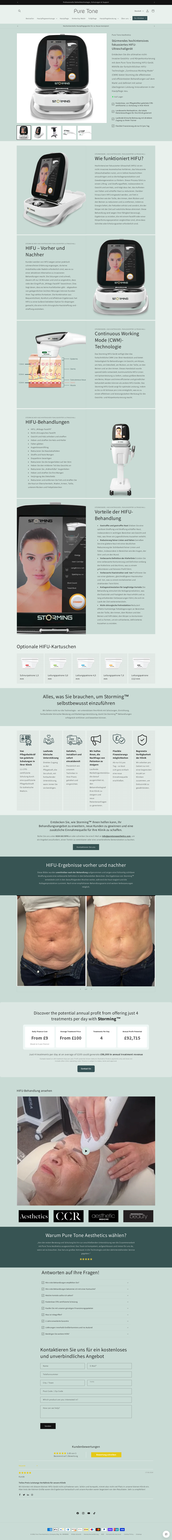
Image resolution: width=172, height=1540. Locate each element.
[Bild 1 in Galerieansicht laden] (24, 133)
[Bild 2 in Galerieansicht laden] (39, 133)
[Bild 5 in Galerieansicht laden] (85, 133)
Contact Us (86, 1068)
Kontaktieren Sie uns (86, 847)
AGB (102, 1534)
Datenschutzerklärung (91, 1534)
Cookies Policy (129, 1534)
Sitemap (139, 1534)
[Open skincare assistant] (166, 1534)
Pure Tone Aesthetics (42, 1534)
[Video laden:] (86, 1151)
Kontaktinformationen (113, 1534)
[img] (25, 1472)
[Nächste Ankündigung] (154, 2)
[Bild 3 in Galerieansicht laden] (54, 133)
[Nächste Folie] (91, 989)
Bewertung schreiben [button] (106, 1454)
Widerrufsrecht (76, 1534)
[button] (19, 11)
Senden (48, 1426)
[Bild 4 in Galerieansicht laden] (69, 133)
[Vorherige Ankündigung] (17, 2)
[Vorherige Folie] (80, 989)
